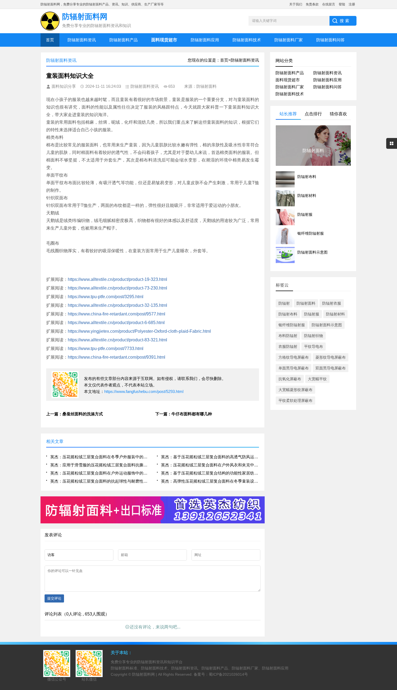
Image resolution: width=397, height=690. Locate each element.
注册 (352, 4)
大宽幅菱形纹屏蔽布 (295, 390)
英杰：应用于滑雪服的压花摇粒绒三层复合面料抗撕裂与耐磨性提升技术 (99, 465)
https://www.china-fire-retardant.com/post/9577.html (116, 314)
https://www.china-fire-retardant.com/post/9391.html (116, 357)
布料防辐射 (287, 336)
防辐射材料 (335, 314)
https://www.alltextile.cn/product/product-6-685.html (116, 322)
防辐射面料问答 (330, 40)
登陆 (342, 4)
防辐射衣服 (331, 303)
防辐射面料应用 (205, 40)
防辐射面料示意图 (327, 325)
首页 (50, 40)
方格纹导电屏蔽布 (293, 357)
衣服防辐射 (287, 346)
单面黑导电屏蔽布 (293, 368)
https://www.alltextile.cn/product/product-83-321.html (117, 340)
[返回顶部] (391, 615)
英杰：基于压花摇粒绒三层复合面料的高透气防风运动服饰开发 (210, 457)
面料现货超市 (287, 80)
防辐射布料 (287, 314)
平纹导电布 (313, 346)
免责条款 (312, 4)
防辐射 (284, 303)
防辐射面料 (306, 303)
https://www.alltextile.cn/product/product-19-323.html (117, 279)
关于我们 (295, 4)
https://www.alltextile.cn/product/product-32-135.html (117, 305)
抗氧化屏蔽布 (289, 379)
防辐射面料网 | (145, 674)
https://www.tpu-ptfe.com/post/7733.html (105, 348)
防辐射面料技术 (247, 40)
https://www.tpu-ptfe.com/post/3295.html (105, 296)
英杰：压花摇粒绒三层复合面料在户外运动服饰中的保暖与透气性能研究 (99, 473)
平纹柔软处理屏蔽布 (295, 400)
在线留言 (328, 4)
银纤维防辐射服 (291, 325)
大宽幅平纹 (317, 379)
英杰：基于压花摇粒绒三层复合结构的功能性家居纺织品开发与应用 (210, 473)
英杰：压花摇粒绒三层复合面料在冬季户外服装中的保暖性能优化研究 (99, 457)
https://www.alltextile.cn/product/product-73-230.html (117, 288)
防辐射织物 (313, 336)
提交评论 (54, 598)
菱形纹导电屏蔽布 (330, 357)
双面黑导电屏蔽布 (330, 368)
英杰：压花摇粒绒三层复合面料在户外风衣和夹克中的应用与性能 (210, 465)
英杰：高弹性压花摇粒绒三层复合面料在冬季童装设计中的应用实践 (210, 481)
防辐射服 (311, 314)
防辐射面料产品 (123, 40)
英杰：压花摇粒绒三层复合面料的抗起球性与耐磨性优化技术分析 (99, 481)
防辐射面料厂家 (288, 40)
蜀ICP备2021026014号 (228, 674)
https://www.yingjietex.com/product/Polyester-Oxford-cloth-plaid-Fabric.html (139, 331)
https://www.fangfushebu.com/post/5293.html (143, 391)
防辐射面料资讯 (82, 40)
